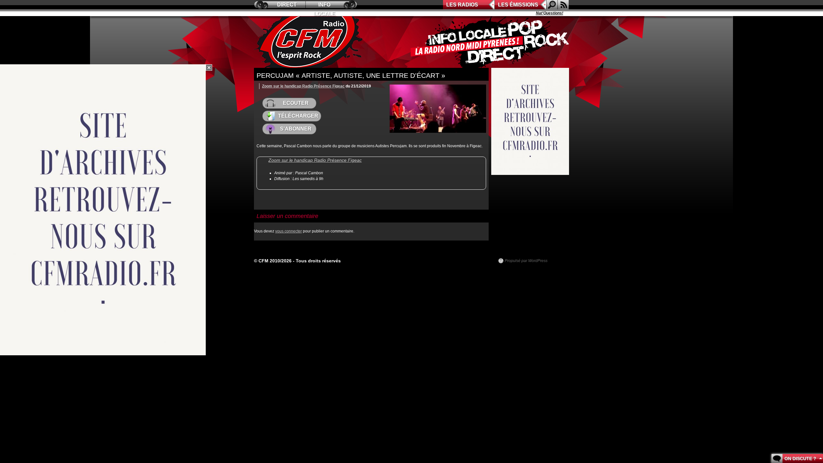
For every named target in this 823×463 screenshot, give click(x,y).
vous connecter (288, 231)
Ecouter (296, 103)
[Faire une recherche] (552, 4)
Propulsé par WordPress (526, 261)
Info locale (324, 5)
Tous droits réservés (318, 260)
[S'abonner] (563, 4)
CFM (309, 42)
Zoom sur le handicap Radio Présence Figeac (303, 86)
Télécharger (298, 116)
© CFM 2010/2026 (273, 260)
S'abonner (296, 129)
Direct (287, 4)
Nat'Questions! (538, 13)
